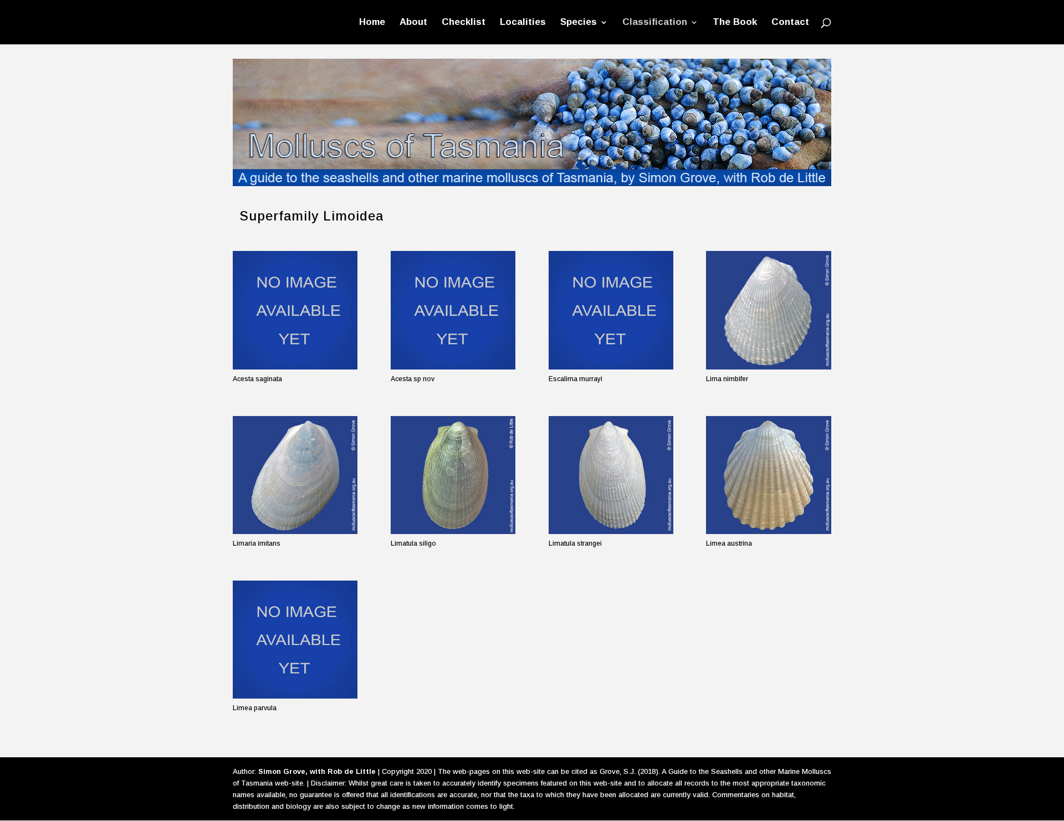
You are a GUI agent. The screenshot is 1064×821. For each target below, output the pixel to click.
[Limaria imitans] (295, 475)
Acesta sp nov (412, 379)
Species (578, 22)
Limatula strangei (575, 543)
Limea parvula (255, 708)
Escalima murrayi (575, 379)
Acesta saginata (257, 379)
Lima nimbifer (727, 379)
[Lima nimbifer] (768, 310)
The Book (735, 22)
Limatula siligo (413, 543)
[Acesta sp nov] (453, 310)
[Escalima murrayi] (611, 310)
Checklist (463, 22)
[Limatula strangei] (611, 475)
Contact (790, 22)
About (413, 22)
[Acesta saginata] (295, 310)
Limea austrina (729, 543)
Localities (523, 22)
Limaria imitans (256, 543)
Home (372, 22)
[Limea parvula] (295, 640)
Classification (654, 22)
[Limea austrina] (768, 475)
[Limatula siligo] (453, 475)
